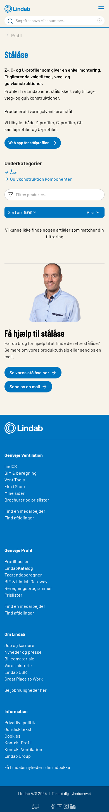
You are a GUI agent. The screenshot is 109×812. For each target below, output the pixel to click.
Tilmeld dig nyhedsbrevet (71, 793)
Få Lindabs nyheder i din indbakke (37, 767)
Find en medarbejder (24, 511)
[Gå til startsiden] (18, 8)
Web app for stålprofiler (28, 142)
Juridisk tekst (18, 729)
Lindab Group (17, 756)
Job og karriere (19, 645)
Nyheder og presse (23, 652)
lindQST (11, 466)
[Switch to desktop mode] (35, 805)
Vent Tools (14, 479)
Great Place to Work (23, 678)
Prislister (13, 594)
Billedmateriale (19, 658)
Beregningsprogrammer (28, 588)
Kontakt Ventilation (23, 749)
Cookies (12, 735)
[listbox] (98, 212)
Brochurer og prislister (26, 499)
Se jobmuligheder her (25, 690)
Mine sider (14, 493)
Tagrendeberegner (23, 574)
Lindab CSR (15, 672)
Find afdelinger (19, 517)
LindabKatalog (18, 568)
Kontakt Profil (18, 742)
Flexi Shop (14, 486)
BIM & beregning (20, 473)
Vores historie (18, 665)
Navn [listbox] (28, 212)
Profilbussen (17, 561)
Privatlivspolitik (19, 722)
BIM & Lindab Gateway (25, 581)
